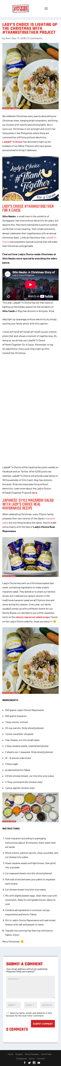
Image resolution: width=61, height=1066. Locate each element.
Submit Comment (43, 1023)
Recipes (19, 1054)
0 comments (35, 38)
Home (10, 1054)
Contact (41, 1058)
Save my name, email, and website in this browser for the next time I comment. (29, 1014)
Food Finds (46, 1054)
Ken (8, 38)
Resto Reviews (32, 1054)
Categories (21, 1058)
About (32, 1058)
